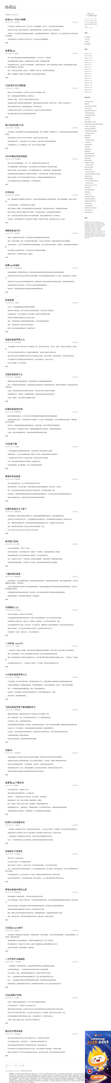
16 (85, 22)
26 (90, 24)
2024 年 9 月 (88, 62)
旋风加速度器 (88, 160)
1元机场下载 (11, 444)
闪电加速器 (97, 236)
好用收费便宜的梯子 (90, 199)
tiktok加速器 (81, 1073)
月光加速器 (87, 233)
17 (87, 22)
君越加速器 (87, 226)
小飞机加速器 (98, 230)
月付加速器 (17, 342)
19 (90, 22)
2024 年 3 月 (88, 76)
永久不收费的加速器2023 (91, 181)
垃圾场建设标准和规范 (91, 131)
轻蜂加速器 (88, 158)
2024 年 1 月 (88, 80)
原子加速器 (102, 224)
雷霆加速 (32, 1082)
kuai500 (90, 223)
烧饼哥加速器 (68, 1073)
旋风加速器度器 (13, 1082)
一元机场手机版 (89, 165)
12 (90, 21)
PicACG (26, 1082)
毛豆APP (84, 1078)
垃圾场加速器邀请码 (90, 129)
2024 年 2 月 (88, 78)
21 (94, 22)
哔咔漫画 (20, 1082)
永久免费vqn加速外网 (90, 106)
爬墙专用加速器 (12, 476)
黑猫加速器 (87, 237)
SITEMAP (18, 1073)
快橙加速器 (30, 1076)
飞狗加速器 (17, 710)
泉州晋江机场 (11, 541)
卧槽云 (98, 224)
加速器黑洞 (88, 187)
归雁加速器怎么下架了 (16, 509)
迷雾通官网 (58, 1079)
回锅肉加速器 (87, 227)
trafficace (50, 1075)
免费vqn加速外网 (14, 1076)
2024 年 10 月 (88, 60)
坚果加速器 (93, 227)
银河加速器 (24, 1081)
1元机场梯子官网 (13, 995)
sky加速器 (97, 223)
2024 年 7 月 (88, 67)
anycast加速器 (42, 1078)
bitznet (90, 222)
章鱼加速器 (17, 892)
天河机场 (9, 192)
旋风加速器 (23, 1076)
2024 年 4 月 (88, 74)
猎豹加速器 (31, 1081)
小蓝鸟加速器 (87, 230)
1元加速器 (17, 479)
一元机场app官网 (89, 133)
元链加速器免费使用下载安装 (92, 174)
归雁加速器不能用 (89, 153)
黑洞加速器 (48, 1073)
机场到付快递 (88, 203)
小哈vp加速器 (98, 227)
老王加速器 (61, 1073)
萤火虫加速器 (103, 234)
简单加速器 (97, 234)
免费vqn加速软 (12, 265)
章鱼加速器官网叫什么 (91, 110)
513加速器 (87, 222)
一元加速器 (17, 962)
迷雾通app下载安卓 (14, 782)
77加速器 (87, 147)
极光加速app (88, 149)
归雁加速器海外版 (14, 409)
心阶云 (96, 231)
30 (85, 26)
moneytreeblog (55, 1078)
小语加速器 (93, 230)
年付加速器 (17, 159)
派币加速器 (71, 1078)
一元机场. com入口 (14, 643)
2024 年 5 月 (88, 71)
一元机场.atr (88, 142)
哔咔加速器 (92, 226)
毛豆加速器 (83, 1076)
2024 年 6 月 (88, 69)
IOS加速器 (87, 37)
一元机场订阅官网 (89, 171)
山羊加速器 (87, 231)
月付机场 (16, 22)
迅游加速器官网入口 (15, 339)
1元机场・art (88, 194)
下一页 (22, 1065)
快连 (99, 231)
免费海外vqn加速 (89, 162)
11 (89, 21)
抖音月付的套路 (89, 167)
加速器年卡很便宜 (14, 851)
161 (16, 1065)
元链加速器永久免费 (90, 122)
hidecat (100, 222)
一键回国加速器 (12, 574)
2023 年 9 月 (88, 89)
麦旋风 (70, 1075)
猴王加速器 (92, 234)
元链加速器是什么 (14, 374)
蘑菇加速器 (76, 1076)
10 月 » (91, 28)
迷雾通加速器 (70, 1079)
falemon (27, 1078)
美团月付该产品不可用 (91, 185)
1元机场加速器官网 (90, 115)
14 (94, 21)
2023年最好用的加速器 (16, 156)
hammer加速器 (43, 1075)
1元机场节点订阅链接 (15, 85)
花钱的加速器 (88, 144)
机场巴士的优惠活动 (15, 822)
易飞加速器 (102, 231)
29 (96, 24)
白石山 (10, 7)
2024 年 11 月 (88, 58)
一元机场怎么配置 (89, 140)
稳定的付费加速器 (14, 1031)
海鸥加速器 (38, 1081)
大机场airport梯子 (14, 928)
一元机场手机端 (89, 183)
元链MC (9, 750)
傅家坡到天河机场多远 (91, 208)
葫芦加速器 (87, 236)
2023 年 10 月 (88, 87)
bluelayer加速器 (95, 222)
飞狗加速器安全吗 (89, 113)
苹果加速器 (88, 44)
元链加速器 (17, 377)
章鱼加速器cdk (89, 212)
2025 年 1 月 (88, 53)
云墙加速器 (101, 223)
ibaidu (48, 1078)
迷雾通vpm (88, 151)
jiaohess (54, 1073)
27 (92, 24)
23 (85, 24)
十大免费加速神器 (80, 1079)
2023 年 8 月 (88, 92)
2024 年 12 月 (88, 56)
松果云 (96, 233)
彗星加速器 (92, 231)
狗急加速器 (34, 1075)
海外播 (55, 1076)
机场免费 (9, 300)
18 (89, 22)
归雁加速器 (17, 412)
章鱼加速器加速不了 (90, 156)
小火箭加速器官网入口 (16, 674)
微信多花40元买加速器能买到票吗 (94, 124)
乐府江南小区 (88, 108)
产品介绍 (87, 39)
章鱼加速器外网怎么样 (16, 889)
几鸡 (96, 224)
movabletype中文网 (74, 1081)
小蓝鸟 (75, 1073)
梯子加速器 (100, 233)
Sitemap (29, 1071)
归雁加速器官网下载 (90, 201)
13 (92, 21)
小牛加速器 (93, 229)
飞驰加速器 (20, 1075)
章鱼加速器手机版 (89, 196)
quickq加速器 (12, 1075)
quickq (93, 223)
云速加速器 (87, 224)
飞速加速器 (102, 236)
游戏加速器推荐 (89, 178)
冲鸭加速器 (92, 224)
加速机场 (87, 104)
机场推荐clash (88, 176)
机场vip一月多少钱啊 (15, 19)
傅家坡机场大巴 (12, 230)
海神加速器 (87, 234)
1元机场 (16, 88)
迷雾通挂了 (88, 138)
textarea (42, 1073)
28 (94, 24)
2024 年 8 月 (88, 65)
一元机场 (16, 646)
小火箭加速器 (87, 229)
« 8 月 (86, 28)
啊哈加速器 (37, 1076)
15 (96, 21)
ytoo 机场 (87, 119)
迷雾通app (10, 50)
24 (87, 24)
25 (89, 24)
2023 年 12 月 (88, 83)
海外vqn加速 (68, 1076)
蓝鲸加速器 (92, 236)
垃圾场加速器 (18, 268)
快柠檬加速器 (14, 1078)
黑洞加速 (22, 1078)
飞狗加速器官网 (89, 101)
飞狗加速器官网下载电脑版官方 (20, 707)
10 (87, 21)
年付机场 (16, 233)
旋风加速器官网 (26, 1073)
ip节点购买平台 (89, 210)
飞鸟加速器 (27, 1075)
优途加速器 (49, 1076)
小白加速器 (98, 229)
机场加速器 (92, 233)
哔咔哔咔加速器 (98, 226)
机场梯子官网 (88, 169)
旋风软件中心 (35, 1073)
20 (92, 22)
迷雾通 (16, 53)
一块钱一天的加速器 (90, 126)
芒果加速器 (45, 1081)
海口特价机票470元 (14, 125)
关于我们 (87, 41)
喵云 (103, 226)
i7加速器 (86, 223)
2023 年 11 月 (88, 85)
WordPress (24, 1071)
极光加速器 (88, 135)
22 (96, 22)
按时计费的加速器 (89, 190)
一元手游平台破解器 (15, 959)
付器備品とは (11, 607)
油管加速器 (76, 1075)
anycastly (82, 1075)
